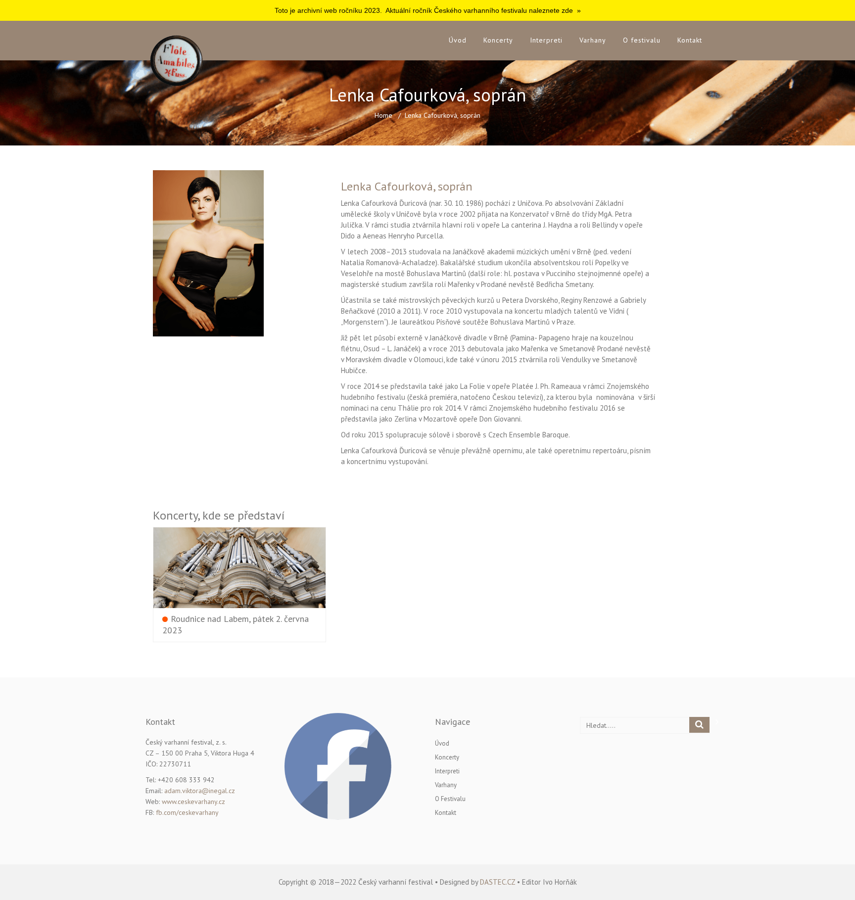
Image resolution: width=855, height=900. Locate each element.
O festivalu (642, 40)
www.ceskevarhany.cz (193, 801)
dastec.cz (497, 882)
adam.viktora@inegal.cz (199, 790)
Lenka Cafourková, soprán (407, 186)
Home (383, 115)
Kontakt (689, 40)
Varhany (592, 40)
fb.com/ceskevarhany (187, 812)
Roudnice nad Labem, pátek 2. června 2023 (235, 624)
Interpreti (546, 40)
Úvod (458, 40)
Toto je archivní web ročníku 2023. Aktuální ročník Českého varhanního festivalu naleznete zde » (428, 10)
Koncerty (498, 40)
